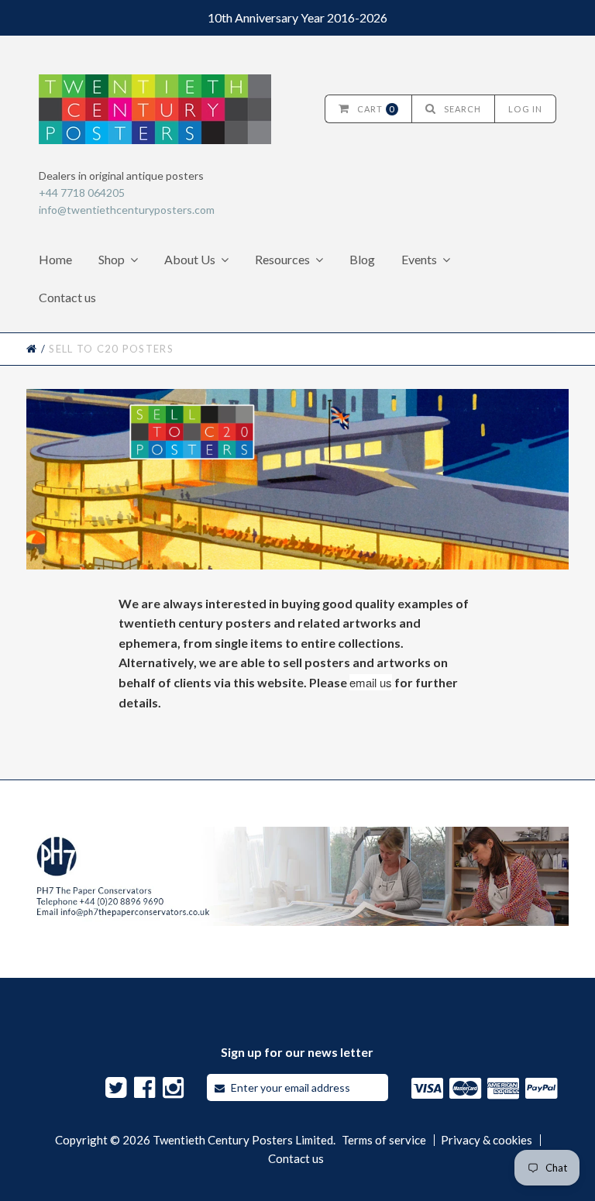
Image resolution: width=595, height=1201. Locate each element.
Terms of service (384, 1140)
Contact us (67, 297)
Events (419, 259)
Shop (111, 259)
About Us (189, 259)
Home (55, 259)
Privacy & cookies (486, 1140)
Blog (362, 259)
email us (370, 682)
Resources (282, 259)
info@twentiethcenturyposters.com (127, 209)
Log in (525, 109)
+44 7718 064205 (82, 192)
